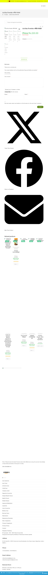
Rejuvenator (5, 515)
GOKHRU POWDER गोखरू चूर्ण (32, 337)
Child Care (4, 488)
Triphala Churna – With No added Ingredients (40, 337)
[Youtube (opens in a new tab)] (7, 1)
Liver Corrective (6, 508)
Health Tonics (5, 498)
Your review (8, 76)
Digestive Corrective (7, 493)
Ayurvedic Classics (16, 246)
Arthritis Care (5, 485)
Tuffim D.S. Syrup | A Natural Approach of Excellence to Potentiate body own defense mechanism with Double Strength (8, 340)
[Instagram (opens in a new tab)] (4, 1)
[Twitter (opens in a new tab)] (0, 1)
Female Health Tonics (7, 495)
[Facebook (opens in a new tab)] (2, 1)
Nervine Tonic (5, 513)
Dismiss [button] (45, 573)
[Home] (2, 14)
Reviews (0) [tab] (24, 59)
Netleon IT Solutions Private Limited (23, 534)
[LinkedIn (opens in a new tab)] (6, 1)
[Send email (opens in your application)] (9, 1)
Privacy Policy (5, 525)
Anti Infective (29, 39)
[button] (19, 29)
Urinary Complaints (7, 523)
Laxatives (40, 334)
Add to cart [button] (40, 345)
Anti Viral (4, 483)
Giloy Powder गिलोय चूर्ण (24, 336)
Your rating (7, 72)
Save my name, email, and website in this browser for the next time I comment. (23, 103)
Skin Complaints (6, 520)
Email (26, 94)
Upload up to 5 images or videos (12, 89)
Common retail (5, 490)
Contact (4, 528)
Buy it (7, 358)
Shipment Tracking (7, 530)
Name (6, 94)
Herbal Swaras (5, 500)
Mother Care (5, 510)
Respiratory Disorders (7, 518)
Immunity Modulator (16, 249)
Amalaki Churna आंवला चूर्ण (16, 251)
